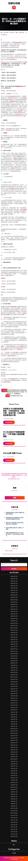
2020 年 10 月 (14, 733)
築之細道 (8, 130)
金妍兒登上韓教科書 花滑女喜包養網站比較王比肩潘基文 (14, 523)
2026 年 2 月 (14, 590)
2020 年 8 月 (14, 738)
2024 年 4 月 (14, 639)
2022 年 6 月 (14, 686)
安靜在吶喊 (14, 3)
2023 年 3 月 (14, 665)
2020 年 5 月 (14, 745)
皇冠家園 (11, 96)
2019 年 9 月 (14, 761)
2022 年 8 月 (14, 681)
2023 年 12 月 (14, 649)
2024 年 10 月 (14, 628)
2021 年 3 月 (14, 721)
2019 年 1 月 (14, 780)
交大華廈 (4, 45)
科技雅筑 (24, 98)
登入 (14, 844)
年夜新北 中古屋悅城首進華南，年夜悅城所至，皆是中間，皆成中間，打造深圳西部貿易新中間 (14, 412)
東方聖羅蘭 (24, 209)
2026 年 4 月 (14, 585)
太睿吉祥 (18, 348)
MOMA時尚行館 (17, 114)
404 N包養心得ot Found (14, 479)
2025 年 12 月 (14, 595)
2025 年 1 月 (14, 620)
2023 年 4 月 (14, 663)
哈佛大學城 (13, 306)
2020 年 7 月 (14, 740)
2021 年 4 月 (14, 719)
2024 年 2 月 (14, 644)
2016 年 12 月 (14, 836)
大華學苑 (15, 158)
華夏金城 (11, 188)
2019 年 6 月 (14, 768)
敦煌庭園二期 (19, 86)
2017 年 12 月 (14, 808)
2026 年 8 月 (14, 576)
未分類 (14, 853)
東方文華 (6, 314)
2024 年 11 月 (14, 625)
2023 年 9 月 (14, 656)
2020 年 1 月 (14, 754)
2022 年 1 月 (14, 698)
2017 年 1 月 (14, 834)
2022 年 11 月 (14, 674)
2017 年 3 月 (14, 829)
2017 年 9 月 (14, 815)
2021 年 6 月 (14, 714)
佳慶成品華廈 (18, 42)
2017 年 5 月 (14, 824)
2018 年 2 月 (14, 803)
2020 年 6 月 (14, 742)
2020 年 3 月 (14, 749)
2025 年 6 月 (14, 609)
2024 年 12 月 (14, 623)
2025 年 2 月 (14, 618)
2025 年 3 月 (14, 616)
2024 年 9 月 (14, 630)
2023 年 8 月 (14, 658)
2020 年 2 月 (14, 752)
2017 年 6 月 (14, 822)
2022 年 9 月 (14, 679)
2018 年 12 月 (14, 782)
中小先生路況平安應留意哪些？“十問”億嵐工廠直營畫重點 (14, 434)
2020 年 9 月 (14, 735)
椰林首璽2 (13, 101)
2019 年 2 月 (14, 778)
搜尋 (14, 488)
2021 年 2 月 (14, 724)
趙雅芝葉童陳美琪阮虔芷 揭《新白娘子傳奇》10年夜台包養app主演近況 (15, 534)
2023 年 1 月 (14, 670)
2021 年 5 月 (14, 717)
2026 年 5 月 (14, 583)
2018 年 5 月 (14, 796)
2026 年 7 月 (14, 578)
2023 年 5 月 (14, 660)
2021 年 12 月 (14, 700)
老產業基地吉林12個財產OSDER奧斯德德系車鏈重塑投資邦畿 (14, 518)
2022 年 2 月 (14, 695)
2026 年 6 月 (14, 581)
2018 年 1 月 (14, 806)
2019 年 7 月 (14, 766)
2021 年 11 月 (14, 703)
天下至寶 (23, 115)
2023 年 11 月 (14, 651)
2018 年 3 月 (14, 801)
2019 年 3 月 (14, 775)
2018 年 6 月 (14, 794)
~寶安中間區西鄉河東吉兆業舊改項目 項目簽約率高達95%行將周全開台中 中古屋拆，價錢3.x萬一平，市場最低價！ (14, 475)
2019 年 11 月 (14, 756)
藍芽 (20, 259)
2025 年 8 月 (14, 604)
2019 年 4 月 (14, 773)
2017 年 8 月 (14, 817)
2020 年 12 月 (14, 728)
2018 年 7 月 (14, 792)
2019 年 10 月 (14, 759)
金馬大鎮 (13, 346)
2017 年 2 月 (14, 831)
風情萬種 (20, 111)
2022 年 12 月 (14, 672)
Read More (9, 422)
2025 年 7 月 (14, 606)
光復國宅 (13, 168)
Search (14, 569)
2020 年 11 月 (14, 731)
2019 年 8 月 (14, 763)
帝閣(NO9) (14, 59)
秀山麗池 (3, 286)
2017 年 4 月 (14, 827)
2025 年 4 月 (14, 613)
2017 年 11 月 (14, 810)
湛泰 (19, 156)
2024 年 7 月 (14, 635)
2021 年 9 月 (14, 707)
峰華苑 (13, 378)
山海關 (20, 346)
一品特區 (20, 203)
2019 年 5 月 (14, 770)
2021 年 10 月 (14, 705)
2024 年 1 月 (14, 646)
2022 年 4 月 (14, 691)
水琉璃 (8, 93)
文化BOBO (6, 380)
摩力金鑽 (4, 349)
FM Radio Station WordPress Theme (13, 857)
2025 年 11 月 (14, 597)
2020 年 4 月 (14, 747)
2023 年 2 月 (14, 667)
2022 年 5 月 (14, 688)
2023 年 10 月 (14, 653)
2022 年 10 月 (14, 677)
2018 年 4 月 (14, 799)
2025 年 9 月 (14, 602)
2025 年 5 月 (14, 611)
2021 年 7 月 (14, 712)
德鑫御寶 (3, 278)
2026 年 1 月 (14, 592)
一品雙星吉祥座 (10, 355)
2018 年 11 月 (14, 785)
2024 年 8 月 (14, 632)
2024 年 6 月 (14, 637)
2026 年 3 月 (14, 588)
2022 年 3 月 (14, 693)
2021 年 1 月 (14, 726)
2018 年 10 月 (14, 787)
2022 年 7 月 (14, 684)
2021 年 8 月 (14, 710)
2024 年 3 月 (14, 642)
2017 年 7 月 (14, 820)
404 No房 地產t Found (12, 453)
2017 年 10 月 (14, 813)
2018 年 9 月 (14, 789)
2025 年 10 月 (14, 599)
